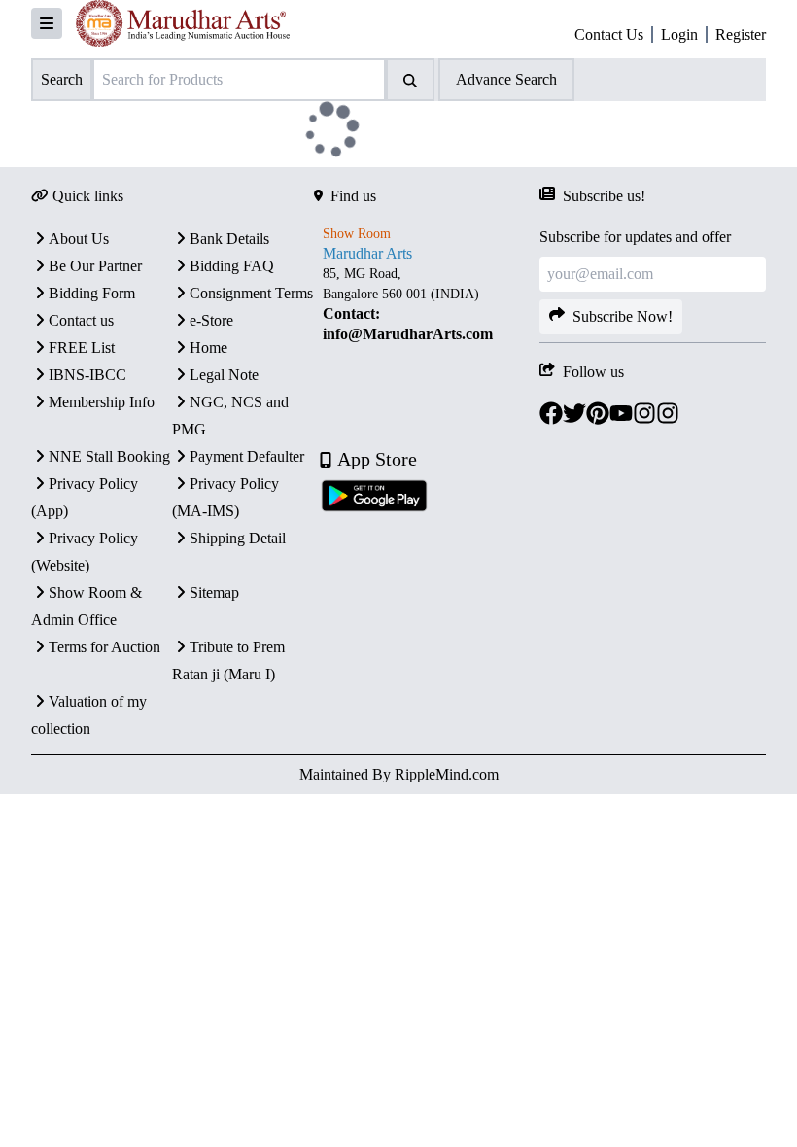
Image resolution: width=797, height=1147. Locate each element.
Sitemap (214, 592)
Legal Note (224, 374)
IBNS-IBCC (87, 374)
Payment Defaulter (247, 456)
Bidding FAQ (232, 266)
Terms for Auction (104, 647)
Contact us (81, 320)
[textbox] (427, 304)
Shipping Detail (238, 538)
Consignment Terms (251, 293)
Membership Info (102, 402)
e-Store (211, 320)
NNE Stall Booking (109, 456)
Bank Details (229, 238)
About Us (79, 238)
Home (208, 347)
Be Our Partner (95, 266)
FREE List (82, 347)
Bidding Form (92, 293)
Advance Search (506, 79)
